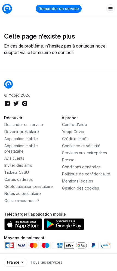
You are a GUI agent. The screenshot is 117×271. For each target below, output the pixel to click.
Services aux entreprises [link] (84, 152)
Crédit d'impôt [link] (75, 138)
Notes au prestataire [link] (22, 193)
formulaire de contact (52, 52)
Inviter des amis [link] (18, 165)
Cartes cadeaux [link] (18, 179)
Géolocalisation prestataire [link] (28, 186)
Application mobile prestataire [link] (21, 148)
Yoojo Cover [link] (73, 131)
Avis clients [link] (14, 158)
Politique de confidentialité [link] (86, 174)
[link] (8, 84)
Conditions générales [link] (81, 167)
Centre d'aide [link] (74, 124)
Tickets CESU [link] (16, 172)
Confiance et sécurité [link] (81, 145)
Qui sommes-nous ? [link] (21, 200)
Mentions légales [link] (77, 181)
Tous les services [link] (46, 262)
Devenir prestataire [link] (21, 131)
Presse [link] (68, 159)
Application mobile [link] (21, 138)
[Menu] (110, 8)
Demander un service (58, 8)
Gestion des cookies (80, 188)
